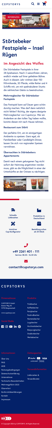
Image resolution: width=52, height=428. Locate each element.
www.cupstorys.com (8, 313)
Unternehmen (6, 377)
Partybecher (32, 311)
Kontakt (4, 396)
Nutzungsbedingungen (10, 370)
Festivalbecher (33, 315)
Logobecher (32, 322)
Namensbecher (33, 319)
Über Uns (5, 359)
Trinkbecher (32, 304)
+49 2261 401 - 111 (26, 251)
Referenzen (13, 17)
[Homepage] (14, 4)
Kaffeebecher (33, 308)
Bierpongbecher (34, 330)
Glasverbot (6, 388)
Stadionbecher (33, 333)
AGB (3, 366)
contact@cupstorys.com (26, 267)
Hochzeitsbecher (34, 326)
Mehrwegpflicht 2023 (10, 384)
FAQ (3, 362)
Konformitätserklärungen (11, 392)
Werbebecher (33, 337)
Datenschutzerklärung (10, 373)
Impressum (5, 399)
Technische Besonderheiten (12, 381)
